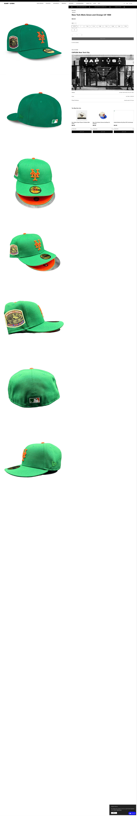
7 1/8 (87, 26)
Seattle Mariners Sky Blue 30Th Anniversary (123, 122)
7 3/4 (119, 26)
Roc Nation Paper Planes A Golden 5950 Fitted (81, 123)
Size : (74, 23)
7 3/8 (100, 26)
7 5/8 (113, 26)
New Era (74, 10)
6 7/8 (74, 26)
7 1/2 (106, 26)
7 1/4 (93, 26)
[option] (34, 40)
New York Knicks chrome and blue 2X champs (101, 123)
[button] (124, 3)
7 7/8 (125, 26)
